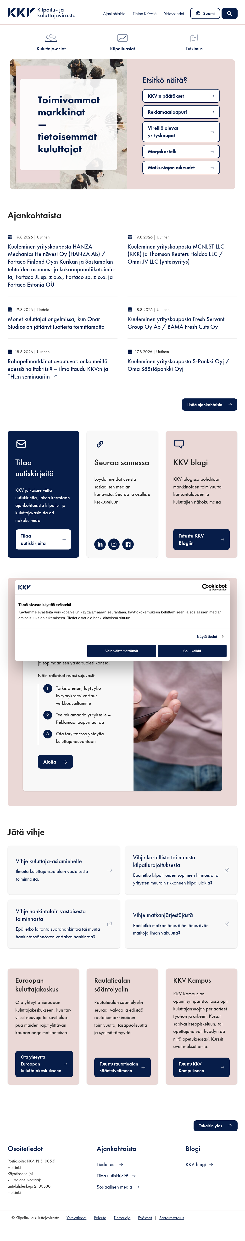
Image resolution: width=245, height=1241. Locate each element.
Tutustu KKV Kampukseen (204, 1067)
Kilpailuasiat (122, 48)
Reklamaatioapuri (167, 112)
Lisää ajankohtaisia (204, 404)
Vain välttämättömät (121, 651)
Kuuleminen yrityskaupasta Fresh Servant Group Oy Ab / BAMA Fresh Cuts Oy (176, 323)
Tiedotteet (107, 1164)
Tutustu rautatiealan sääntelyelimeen (125, 1067)
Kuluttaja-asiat (51, 48)
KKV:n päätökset (166, 96)
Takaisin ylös (210, 1125)
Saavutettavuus (171, 1217)
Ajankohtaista (114, 13)
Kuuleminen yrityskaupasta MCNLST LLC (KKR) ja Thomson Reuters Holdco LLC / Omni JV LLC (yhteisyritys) (176, 254)
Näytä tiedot (207, 637)
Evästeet (145, 1217)
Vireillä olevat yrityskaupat (163, 132)
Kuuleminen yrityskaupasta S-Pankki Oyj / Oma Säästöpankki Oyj (178, 365)
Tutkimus (194, 48)
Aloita (49, 762)
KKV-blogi (196, 1164)
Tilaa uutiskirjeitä (33, 540)
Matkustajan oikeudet (171, 167)
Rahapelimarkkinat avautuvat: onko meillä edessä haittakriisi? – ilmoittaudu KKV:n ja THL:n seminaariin (58, 368)
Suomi (206, 14)
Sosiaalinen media (115, 1187)
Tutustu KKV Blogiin (191, 540)
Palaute (100, 1217)
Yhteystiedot (174, 13)
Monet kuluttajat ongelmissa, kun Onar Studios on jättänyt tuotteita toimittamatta (56, 323)
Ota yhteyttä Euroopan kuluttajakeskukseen (47, 1064)
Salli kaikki (192, 651)
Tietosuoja (122, 1217)
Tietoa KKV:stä (144, 13)
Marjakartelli (162, 151)
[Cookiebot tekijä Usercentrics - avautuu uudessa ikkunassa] (206, 587)
